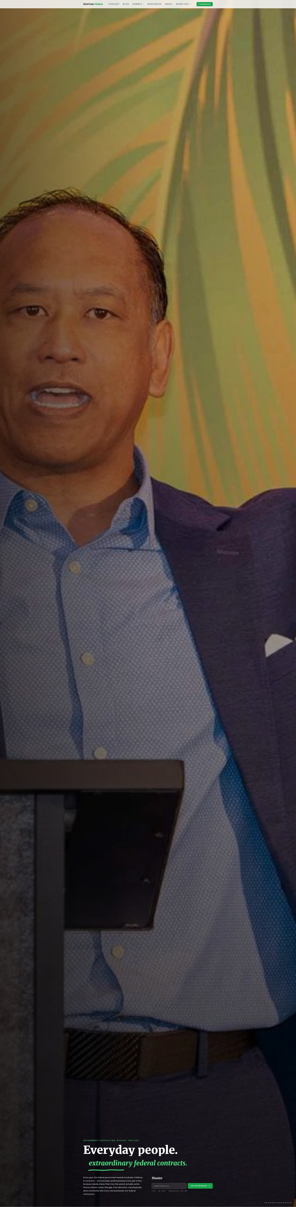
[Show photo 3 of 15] (268, 1202)
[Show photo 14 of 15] (289, 1202)
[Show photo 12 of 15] (285, 1202)
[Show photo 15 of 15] (290, 1202)
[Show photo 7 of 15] (276, 1202)
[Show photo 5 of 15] (272, 1202)
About (169, 4)
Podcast (114, 4)
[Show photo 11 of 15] (283, 1202)
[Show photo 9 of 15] (279, 1202)
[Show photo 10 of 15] (281, 1202)
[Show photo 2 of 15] (266, 1202)
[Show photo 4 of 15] (270, 1202)
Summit (137, 4)
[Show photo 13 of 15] (287, 1202)
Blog (126, 4)
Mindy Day (182, 4)
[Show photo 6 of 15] (274, 1202)
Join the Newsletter (199, 1186)
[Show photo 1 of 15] (264, 1202)
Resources (154, 4)
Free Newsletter (204, 4)
